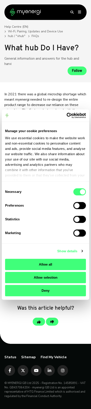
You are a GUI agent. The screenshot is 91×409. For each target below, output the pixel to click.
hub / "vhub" (16, 36)
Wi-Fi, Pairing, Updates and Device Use (35, 31)
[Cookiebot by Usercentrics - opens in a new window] (66, 115)
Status (10, 357)
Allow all (45, 264)
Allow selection (45, 277)
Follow (77, 71)
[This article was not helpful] (52, 322)
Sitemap (28, 357)
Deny (45, 290)
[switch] (79, 205)
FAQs (35, 36)
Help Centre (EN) (16, 27)
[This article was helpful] (39, 322)
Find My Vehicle (54, 357)
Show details (67, 251)
